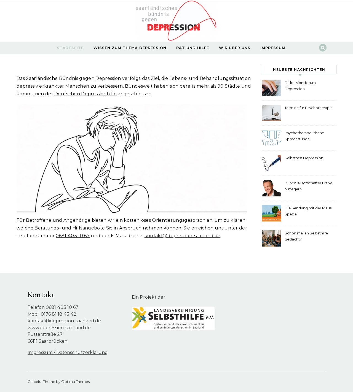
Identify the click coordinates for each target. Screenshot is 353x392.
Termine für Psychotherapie (309, 108)
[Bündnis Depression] (176, 22)
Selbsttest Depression (304, 158)
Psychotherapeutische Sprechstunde (304, 136)
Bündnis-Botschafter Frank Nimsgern (308, 186)
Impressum (272, 47)
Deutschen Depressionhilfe (85, 93)
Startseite (70, 47)
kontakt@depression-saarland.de (183, 235)
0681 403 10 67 (72, 235)
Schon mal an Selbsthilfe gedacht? (306, 236)
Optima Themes (75, 381)
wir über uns (234, 47)
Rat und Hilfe (192, 47)
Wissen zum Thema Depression (129, 47)
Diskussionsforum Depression (300, 85)
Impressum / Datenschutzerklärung (68, 352)
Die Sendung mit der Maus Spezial (308, 211)
